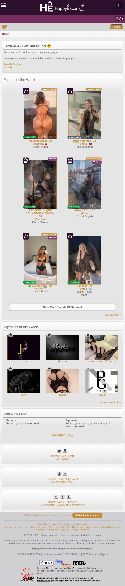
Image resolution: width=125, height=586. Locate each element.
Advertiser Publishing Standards (52, 529)
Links (71, 524)
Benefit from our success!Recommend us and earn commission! (62, 503)
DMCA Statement (110, 527)
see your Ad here (113, 315)
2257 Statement (38, 527)
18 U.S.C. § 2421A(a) (59, 527)
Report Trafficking (80, 529)
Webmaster (82, 524)
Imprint (8, 527)
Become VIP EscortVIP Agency (62, 457)
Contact (53, 524)
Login (116, 26)
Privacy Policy (92, 527)
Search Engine (12, 64)
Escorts (7, 67)
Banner (62, 524)
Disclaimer (77, 527)
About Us (42, 524)
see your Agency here (111, 402)
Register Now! (62, 435)
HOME (5, 34)
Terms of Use (21, 527)
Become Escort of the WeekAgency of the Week (62, 480)
